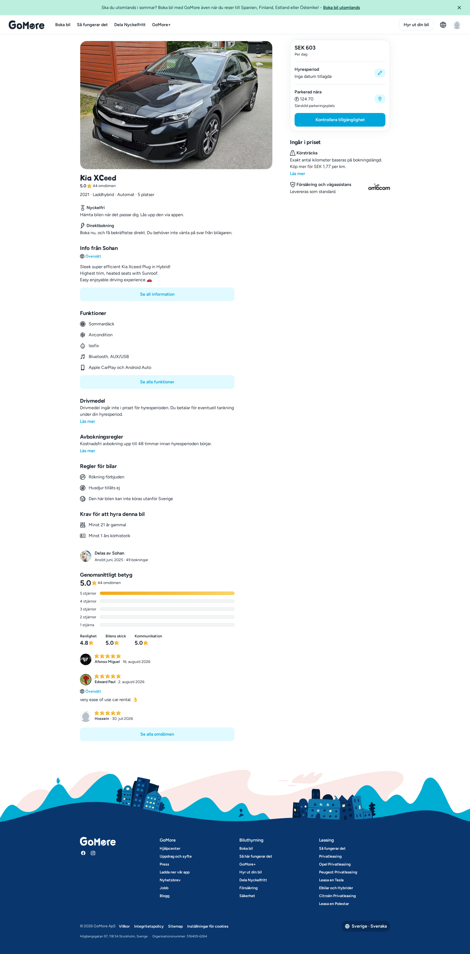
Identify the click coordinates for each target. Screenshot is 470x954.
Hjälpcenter (170, 848)
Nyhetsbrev (170, 880)
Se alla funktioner (157, 381)
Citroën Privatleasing (337, 896)
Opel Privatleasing (335, 864)
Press (164, 864)
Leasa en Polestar (334, 903)
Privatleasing (330, 856)
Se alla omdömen (157, 734)
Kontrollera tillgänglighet (340, 119)
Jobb (164, 888)
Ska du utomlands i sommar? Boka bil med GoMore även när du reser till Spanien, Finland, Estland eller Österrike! (230, 7)
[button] (461, 7)
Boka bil (62, 24)
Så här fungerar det (255, 856)
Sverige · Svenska (369, 926)
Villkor (124, 926)
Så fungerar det (92, 24)
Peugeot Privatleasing (338, 872)
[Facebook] (83, 853)
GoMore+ (161, 24)
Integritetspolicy (149, 926)
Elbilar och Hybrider (336, 888)
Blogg (164, 896)
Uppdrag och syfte (176, 856)
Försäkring (248, 888)
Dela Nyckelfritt (130, 24)
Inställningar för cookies (207, 926)
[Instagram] (93, 853)
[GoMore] (26, 24)
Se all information (157, 294)
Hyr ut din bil (416, 24)
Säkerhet (247, 896)
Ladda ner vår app (175, 872)
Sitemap (175, 926)
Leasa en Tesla (331, 880)
